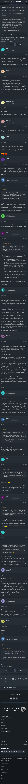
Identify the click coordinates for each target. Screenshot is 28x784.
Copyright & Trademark (7, 717)
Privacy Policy (5, 716)
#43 (26, 107)
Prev (8, 44)
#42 (26, 76)
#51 (26, 341)
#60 (26, 644)
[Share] (24, 55)
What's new (4, 719)
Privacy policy (4, 772)
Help (2, 775)
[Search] (26, 1)
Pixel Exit (7, 760)
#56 (26, 537)
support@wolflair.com (11, 27)
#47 (26, 185)
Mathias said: (6, 469)
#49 (26, 238)
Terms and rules (4, 769)
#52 (26, 398)
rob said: (5, 542)
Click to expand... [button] (14, 441)
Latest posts (3, 722)
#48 (26, 221)
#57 (26, 575)
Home (2, 778)
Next (20, 44)
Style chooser (5, 763)
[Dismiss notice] (25, 7)
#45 (26, 142)
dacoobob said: (6, 243)
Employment (5, 715)
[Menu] (1, 1)
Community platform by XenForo (13, 758)
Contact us (3, 766)
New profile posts (4, 725)
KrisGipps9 (25, 744)
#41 (26, 54)
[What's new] (23, 1)
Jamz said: (5, 429)
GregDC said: (6, 189)
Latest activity (4, 728)
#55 (26, 502)
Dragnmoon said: (7, 648)
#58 (26, 606)
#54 (26, 464)
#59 (26, 626)
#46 (26, 164)
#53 (26, 424)
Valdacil (4, 41)
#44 (26, 126)
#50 (26, 295)
